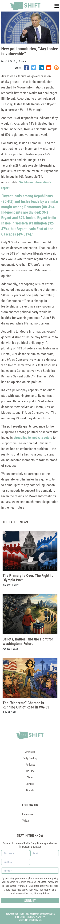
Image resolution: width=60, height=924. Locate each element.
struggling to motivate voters (33, 437)
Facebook (27, 814)
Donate (30, 790)
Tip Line (30, 771)
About (30, 777)
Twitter (26, 820)
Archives (30, 752)
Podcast (30, 764)
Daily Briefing (30, 758)
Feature (23, 61)
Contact (30, 784)
